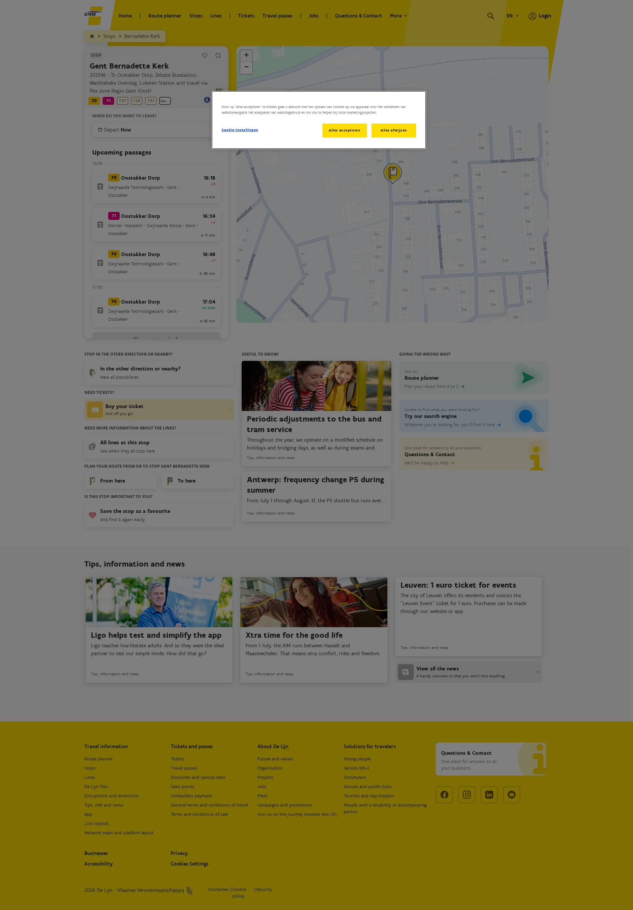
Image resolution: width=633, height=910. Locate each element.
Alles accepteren (344, 130)
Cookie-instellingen (240, 130)
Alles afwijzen (393, 130)
